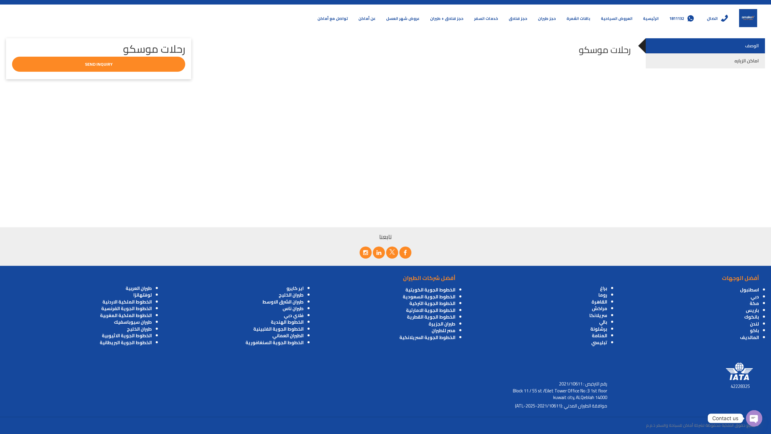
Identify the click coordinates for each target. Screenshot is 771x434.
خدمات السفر (486, 18)
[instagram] (366, 253)
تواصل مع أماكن (332, 18)
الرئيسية (651, 18)
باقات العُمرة (578, 18)
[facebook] (405, 253)
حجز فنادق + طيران (447, 18)
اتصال (712, 18)
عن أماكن (367, 18)
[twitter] (392, 253)
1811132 (676, 18)
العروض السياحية (616, 18)
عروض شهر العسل (403, 18)
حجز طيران (547, 18)
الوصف (752, 45)
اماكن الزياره (747, 60)
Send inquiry (99, 64)
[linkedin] (379, 253)
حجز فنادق (518, 18)
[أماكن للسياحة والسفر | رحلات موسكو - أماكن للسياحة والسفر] (748, 18)
